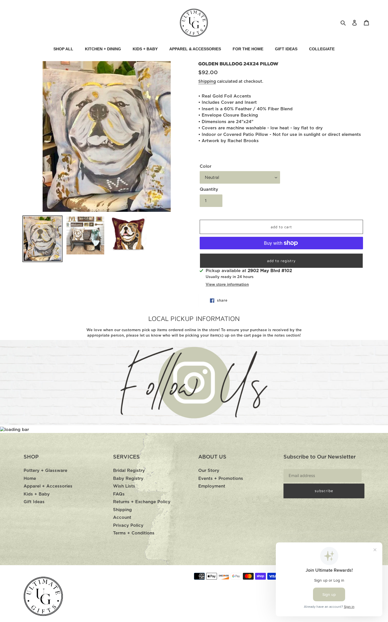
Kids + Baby (37, 494)
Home (30, 478)
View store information (227, 285)
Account (122, 517)
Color (205, 166)
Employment (211, 486)
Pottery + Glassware (45, 470)
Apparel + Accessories (48, 486)
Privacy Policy (128, 525)
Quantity (209, 189)
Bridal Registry (129, 470)
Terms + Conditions (134, 533)
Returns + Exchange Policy (141, 502)
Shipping (207, 82)
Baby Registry (128, 478)
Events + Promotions (220, 478)
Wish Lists (124, 486)
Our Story (208, 470)
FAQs (119, 494)
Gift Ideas (34, 502)
